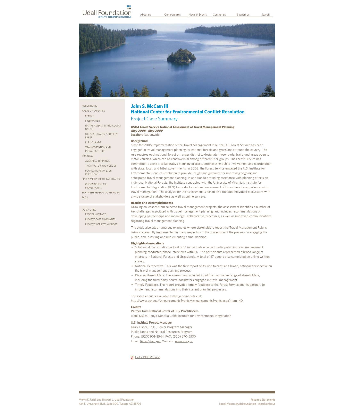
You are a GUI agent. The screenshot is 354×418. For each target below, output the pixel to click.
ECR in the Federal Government (101, 192)
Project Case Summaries (100, 219)
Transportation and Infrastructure (98, 149)
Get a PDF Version (147, 357)
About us (145, 14)
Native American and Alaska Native (103, 127)
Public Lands (93, 142)
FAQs (85, 197)
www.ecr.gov (184, 341)
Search (265, 14)
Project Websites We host (101, 224)
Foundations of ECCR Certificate (98, 172)
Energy (89, 115)
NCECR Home (89, 105)
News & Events (198, 14)
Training (87, 156)
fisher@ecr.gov (150, 341)
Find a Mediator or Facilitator (101, 179)
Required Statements (263, 399)
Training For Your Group (100, 165)
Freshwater (92, 120)
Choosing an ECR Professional (95, 186)
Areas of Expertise (93, 110)
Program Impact (95, 214)
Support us (243, 14)
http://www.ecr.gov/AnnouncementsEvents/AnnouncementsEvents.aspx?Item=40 (187, 301)
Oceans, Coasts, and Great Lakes (102, 136)
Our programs (172, 14)
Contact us (219, 14)
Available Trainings (97, 160)
